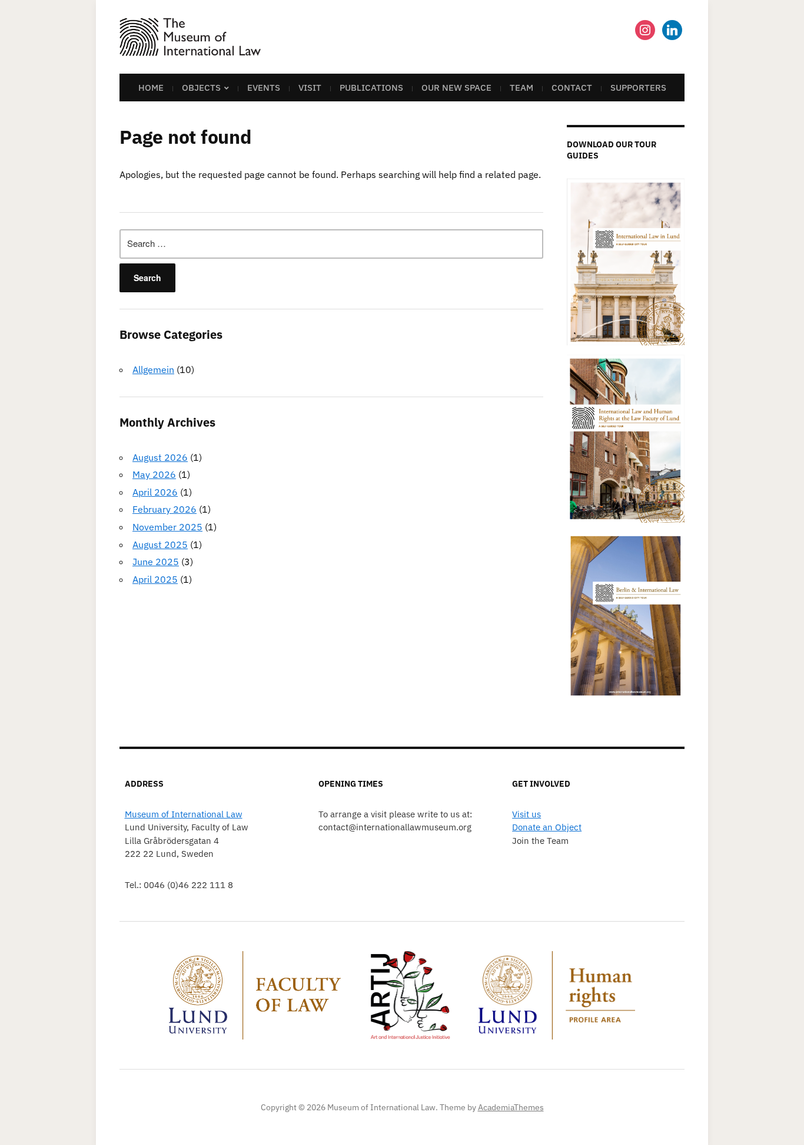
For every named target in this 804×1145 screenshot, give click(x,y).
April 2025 (155, 579)
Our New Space (456, 87)
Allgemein (153, 369)
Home (151, 87)
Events (263, 87)
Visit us (526, 814)
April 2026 (155, 492)
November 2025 (167, 527)
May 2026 (154, 474)
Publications (371, 87)
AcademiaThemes (511, 1107)
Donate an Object (547, 827)
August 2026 (160, 457)
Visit (309, 87)
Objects (201, 87)
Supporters (638, 87)
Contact (571, 87)
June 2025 (155, 561)
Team (521, 87)
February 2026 (164, 509)
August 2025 (160, 544)
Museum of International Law (183, 814)
